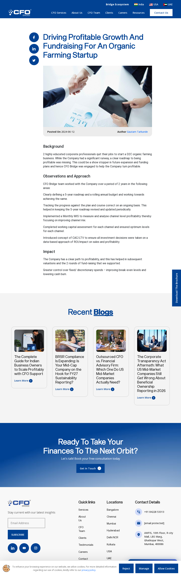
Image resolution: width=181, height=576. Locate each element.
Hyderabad (113, 530)
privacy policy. (89, 570)
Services (83, 509)
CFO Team (94, 12)
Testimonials (85, 544)
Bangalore (113, 509)
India (141, 4)
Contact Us (83, 560)
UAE (170, 4)
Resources (139, 12)
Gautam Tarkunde (137, 131)
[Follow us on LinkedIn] (12, 548)
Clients (109, 12)
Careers (122, 12)
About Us (77, 12)
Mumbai (111, 523)
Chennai (111, 516)
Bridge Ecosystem (117, 4)
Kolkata (111, 544)
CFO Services (58, 12)
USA (155, 4)
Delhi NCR (112, 537)
